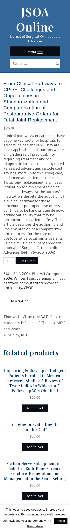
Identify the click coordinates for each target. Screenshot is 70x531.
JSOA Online (35, 19)
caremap (44, 278)
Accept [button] (61, 520)
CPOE (28, 288)
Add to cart (26, 261)
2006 (8, 278)
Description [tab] (19, 301)
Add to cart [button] (35, 408)
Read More (35, 526)
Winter (19, 278)
